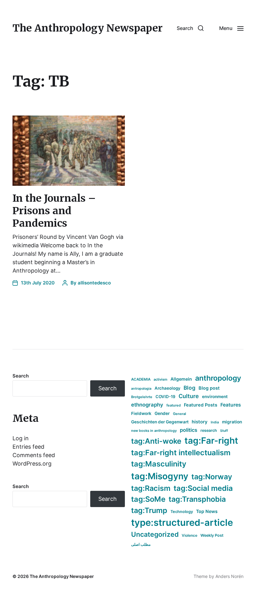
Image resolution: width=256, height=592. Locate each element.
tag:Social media (203, 488)
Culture (189, 396)
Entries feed (28, 446)
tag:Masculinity (158, 463)
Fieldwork (141, 413)
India (215, 422)
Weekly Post (212, 535)
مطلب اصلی (140, 544)
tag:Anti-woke (156, 441)
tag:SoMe (148, 499)
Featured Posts (200, 404)
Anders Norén (229, 576)
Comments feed (33, 455)
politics (188, 430)
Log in (20, 438)
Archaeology (167, 388)
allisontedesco (94, 283)
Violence (189, 535)
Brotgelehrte (141, 397)
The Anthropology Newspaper (87, 28)
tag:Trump (149, 510)
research (208, 430)
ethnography (147, 405)
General (179, 414)
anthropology (218, 378)
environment (215, 396)
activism (160, 379)
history (200, 422)
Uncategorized (155, 534)
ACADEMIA (140, 379)
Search (20, 376)
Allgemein (181, 379)
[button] (190, 28)
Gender (162, 413)
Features (230, 405)
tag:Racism (150, 488)
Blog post (209, 388)
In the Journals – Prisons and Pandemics (54, 210)
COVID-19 (165, 396)
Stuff (224, 431)
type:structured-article (182, 522)
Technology (181, 511)
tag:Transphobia (197, 499)
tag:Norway (211, 476)
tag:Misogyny (159, 476)
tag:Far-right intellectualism (180, 452)
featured (173, 405)
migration (232, 421)
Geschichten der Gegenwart (160, 421)
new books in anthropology (154, 430)
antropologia (141, 389)
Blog (189, 387)
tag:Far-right (211, 440)
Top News (207, 511)
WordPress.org (32, 463)
